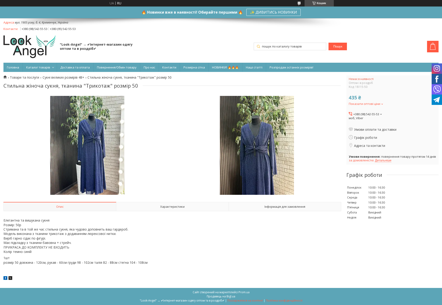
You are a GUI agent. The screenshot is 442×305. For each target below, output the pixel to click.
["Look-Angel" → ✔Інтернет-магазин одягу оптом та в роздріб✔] (29, 47)
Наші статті (254, 67)
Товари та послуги (24, 77)
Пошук (337, 46)
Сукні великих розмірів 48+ (63, 77)
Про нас (149, 67)
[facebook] (5, 278)
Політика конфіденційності (284, 300)
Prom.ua (244, 292)
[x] (10, 278)
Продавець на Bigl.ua (221, 296)
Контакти (169, 67)
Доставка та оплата (75, 67)
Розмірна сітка (194, 67)
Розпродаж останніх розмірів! (291, 67)
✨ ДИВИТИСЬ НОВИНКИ (273, 12)
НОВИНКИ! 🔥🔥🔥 (225, 67)
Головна (13, 67)
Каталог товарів (38, 67)
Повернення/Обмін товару (117, 67)
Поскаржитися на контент (245, 300)
